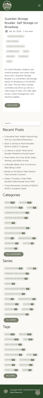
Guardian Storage (15, 36)
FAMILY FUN (11, 370)
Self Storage (12, 41)
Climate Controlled (15, 46)
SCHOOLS (27, 309)
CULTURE (28, 243)
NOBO (27, 339)
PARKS (31, 207)
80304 (26, 51)
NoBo (9, 61)
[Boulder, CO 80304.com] (19, 5)
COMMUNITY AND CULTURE (16, 212)
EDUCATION (25, 365)
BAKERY (9, 365)
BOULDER (25, 202)
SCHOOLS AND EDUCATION (16, 314)
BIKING (9, 238)
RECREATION (11, 243)
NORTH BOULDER (12, 344)
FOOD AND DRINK (13, 207)
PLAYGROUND (26, 360)
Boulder (10, 56)
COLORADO (11, 339)
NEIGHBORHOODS (26, 238)
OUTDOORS (10, 248)
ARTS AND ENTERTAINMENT (16, 228)
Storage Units (13, 51)
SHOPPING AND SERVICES (15, 218)
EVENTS (9, 223)
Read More (12, 105)
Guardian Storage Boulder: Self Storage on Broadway (21, 23)
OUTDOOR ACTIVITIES (14, 233)
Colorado (23, 56)
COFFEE (9, 360)
